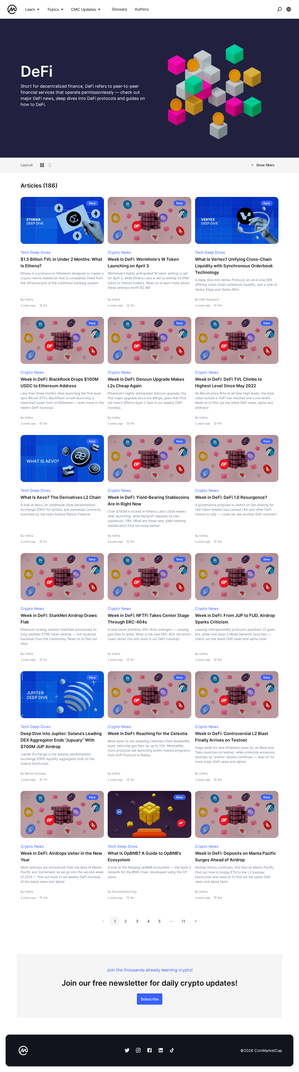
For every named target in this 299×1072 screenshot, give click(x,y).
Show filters (265, 165)
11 (183, 921)
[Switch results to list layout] (49, 165)
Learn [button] (30, 9)
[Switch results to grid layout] (42, 165)
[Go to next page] (195, 921)
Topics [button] (53, 9)
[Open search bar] (279, 9)
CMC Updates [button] (83, 9)
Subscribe (150, 999)
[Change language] (288, 9)
